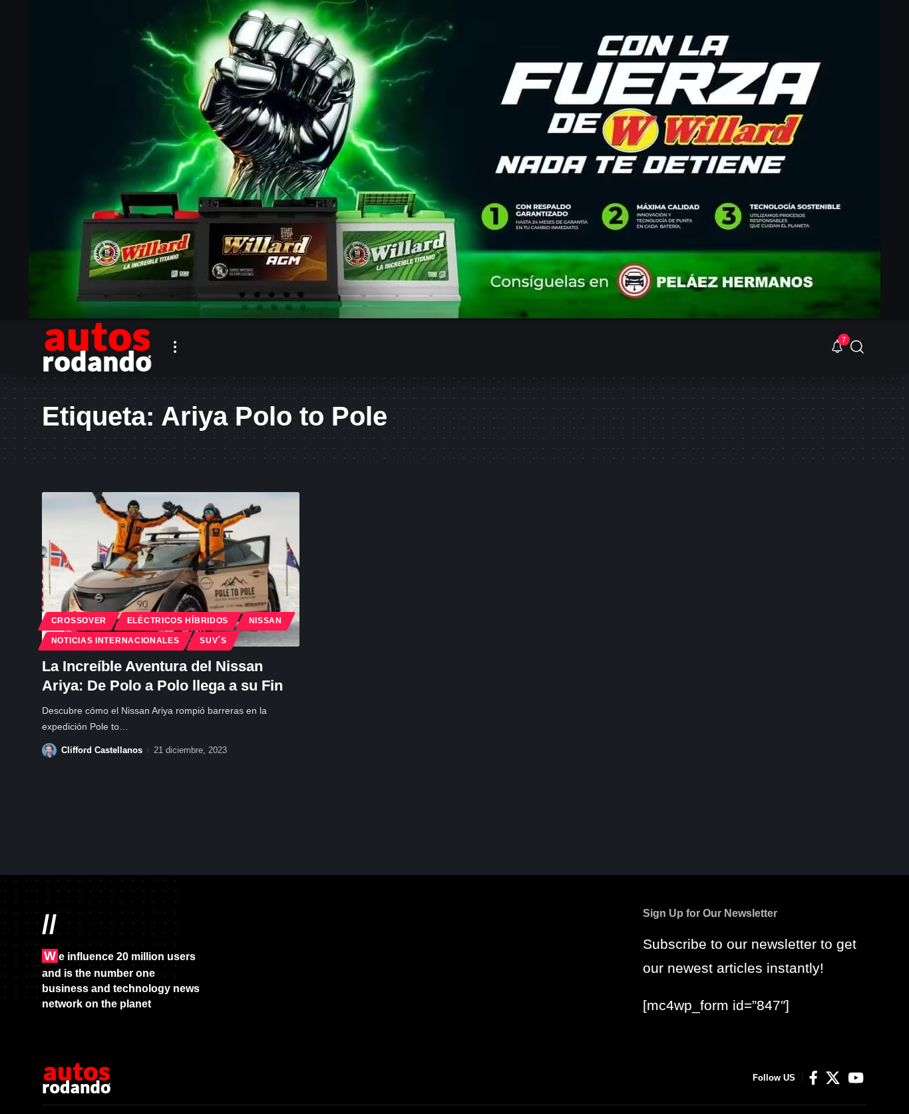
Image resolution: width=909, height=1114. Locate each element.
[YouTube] (855, 1078)
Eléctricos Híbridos (177, 621)
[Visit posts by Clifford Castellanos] (49, 750)
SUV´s (213, 641)
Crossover (78, 621)
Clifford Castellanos (101, 750)
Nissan (265, 621)
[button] (175, 347)
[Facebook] (813, 1078)
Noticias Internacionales (115, 641)
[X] (832, 1078)
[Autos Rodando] (97, 347)
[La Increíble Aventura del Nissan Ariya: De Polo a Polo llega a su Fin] (170, 569)
